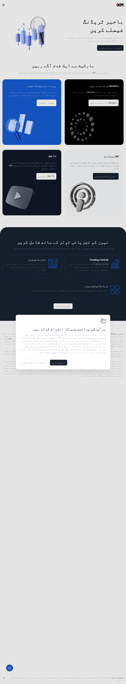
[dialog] (63, 342)
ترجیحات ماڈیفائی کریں (34, 362)
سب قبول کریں (58, 362)
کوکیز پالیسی (59, 352)
